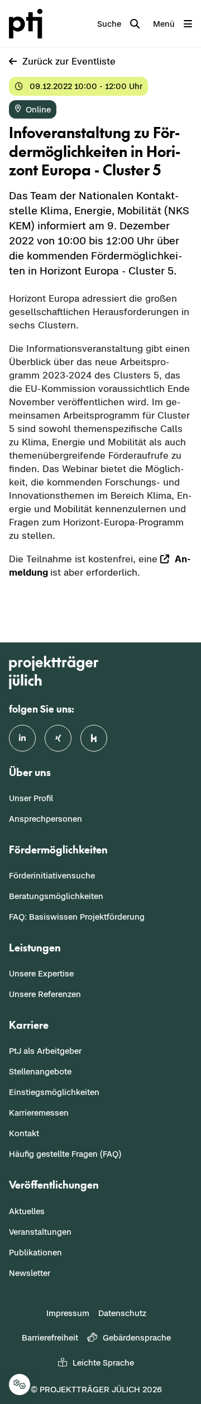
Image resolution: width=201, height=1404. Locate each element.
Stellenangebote (40, 1071)
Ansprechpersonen (45, 818)
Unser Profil (31, 798)
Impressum (67, 1313)
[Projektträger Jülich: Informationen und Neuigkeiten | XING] (58, 738)
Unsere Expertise (41, 973)
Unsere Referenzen (45, 994)
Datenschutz (122, 1313)
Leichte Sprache (103, 1362)
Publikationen (35, 1252)
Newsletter (29, 1273)
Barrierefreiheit (50, 1337)
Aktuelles (27, 1211)
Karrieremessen (39, 1112)
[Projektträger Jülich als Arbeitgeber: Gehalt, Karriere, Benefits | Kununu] (93, 738)
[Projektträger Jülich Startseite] (28, 24)
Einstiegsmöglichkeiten (54, 1092)
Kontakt (24, 1133)
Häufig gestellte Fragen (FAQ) (65, 1153)
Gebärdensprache (137, 1337)
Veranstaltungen (40, 1231)
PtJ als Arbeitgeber (45, 1051)
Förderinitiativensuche (52, 875)
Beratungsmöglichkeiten (56, 896)
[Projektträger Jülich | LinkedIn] (22, 738)
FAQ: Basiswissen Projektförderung (77, 916)
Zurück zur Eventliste (69, 61)
